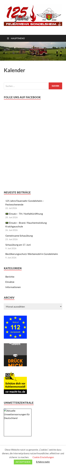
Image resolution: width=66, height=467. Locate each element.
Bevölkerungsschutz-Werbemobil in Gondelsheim (31, 253)
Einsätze (9, 281)
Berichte (9, 276)
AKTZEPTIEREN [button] (23, 462)
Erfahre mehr (43, 461)
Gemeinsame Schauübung (19, 235)
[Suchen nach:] (33, 85)
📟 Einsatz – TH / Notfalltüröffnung (24, 213)
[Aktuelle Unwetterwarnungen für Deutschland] (17, 417)
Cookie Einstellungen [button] (43, 457)
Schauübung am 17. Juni (18, 244)
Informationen (13, 287)
